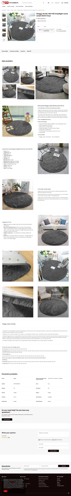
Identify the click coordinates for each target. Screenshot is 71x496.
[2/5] (3, 437)
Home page (4, 10)
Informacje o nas (42, 480)
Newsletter (6, 466)
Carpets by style (13, 10)
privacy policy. (35, 469)
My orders (4, 476)
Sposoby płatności (42, 483)
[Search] (43, 3)
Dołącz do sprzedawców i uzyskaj (46, 30)
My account (23, 476)
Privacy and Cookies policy (44, 486)
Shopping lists (57, 2)
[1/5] (2, 437)
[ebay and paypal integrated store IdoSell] (68, 493)
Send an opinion (53, 450)
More (61, 378)
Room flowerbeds (19, 6)
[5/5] (7, 437)
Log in (52, 2)
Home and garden (29, 6)
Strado (15, 378)
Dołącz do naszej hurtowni (43, 478)
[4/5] (5, 437)
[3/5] (4, 437)
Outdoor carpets (10, 6)
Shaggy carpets (20, 10)
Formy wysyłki (41, 481)
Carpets (3, 6)
